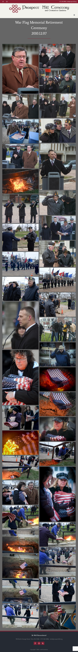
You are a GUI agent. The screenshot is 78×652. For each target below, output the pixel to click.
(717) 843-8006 (44, 639)
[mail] (6, 1)
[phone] (42, 643)
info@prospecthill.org (71, 1)
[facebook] (3, 1)
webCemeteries (44, 649)
